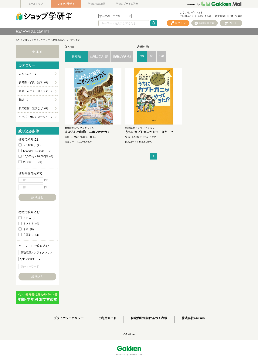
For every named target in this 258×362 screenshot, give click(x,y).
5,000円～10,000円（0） (38, 150)
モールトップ (35, 3)
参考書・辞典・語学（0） (34, 82)
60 (151, 56)
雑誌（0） (25, 99)
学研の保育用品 (96, 3)
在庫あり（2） (32, 234)
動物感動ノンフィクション (79, 128)
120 (161, 56)
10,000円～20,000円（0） (39, 156)
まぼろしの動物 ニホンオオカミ (87, 131)
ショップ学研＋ (66, 3)
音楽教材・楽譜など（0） (34, 108)
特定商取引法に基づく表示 (228, 16)
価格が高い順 (122, 56)
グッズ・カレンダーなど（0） (37, 116)
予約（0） (29, 229)
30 (142, 56)
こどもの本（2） (29, 73)
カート (233, 22)
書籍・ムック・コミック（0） (37, 90)
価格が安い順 (99, 56)
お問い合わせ (204, 16)
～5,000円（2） (32, 145)
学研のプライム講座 (127, 3)
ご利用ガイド (187, 16)
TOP (18, 39)
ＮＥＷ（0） (30, 218)
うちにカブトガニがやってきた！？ (149, 131)
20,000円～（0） (33, 161)
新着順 (76, 56)
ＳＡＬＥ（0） (32, 223)
